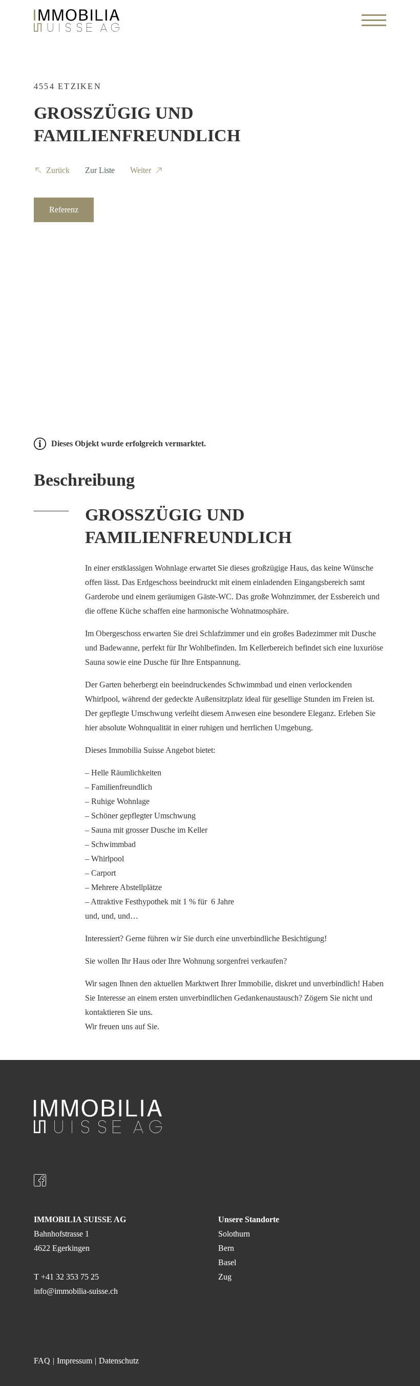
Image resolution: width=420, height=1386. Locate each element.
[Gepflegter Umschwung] (210, 300)
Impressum (74, 1360)
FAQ (42, 1360)
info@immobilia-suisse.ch (76, 1291)
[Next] (370, 300)
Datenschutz (119, 1360)
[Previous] (50, 300)
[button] (52, 172)
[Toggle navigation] (374, 20)
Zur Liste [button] (100, 170)
